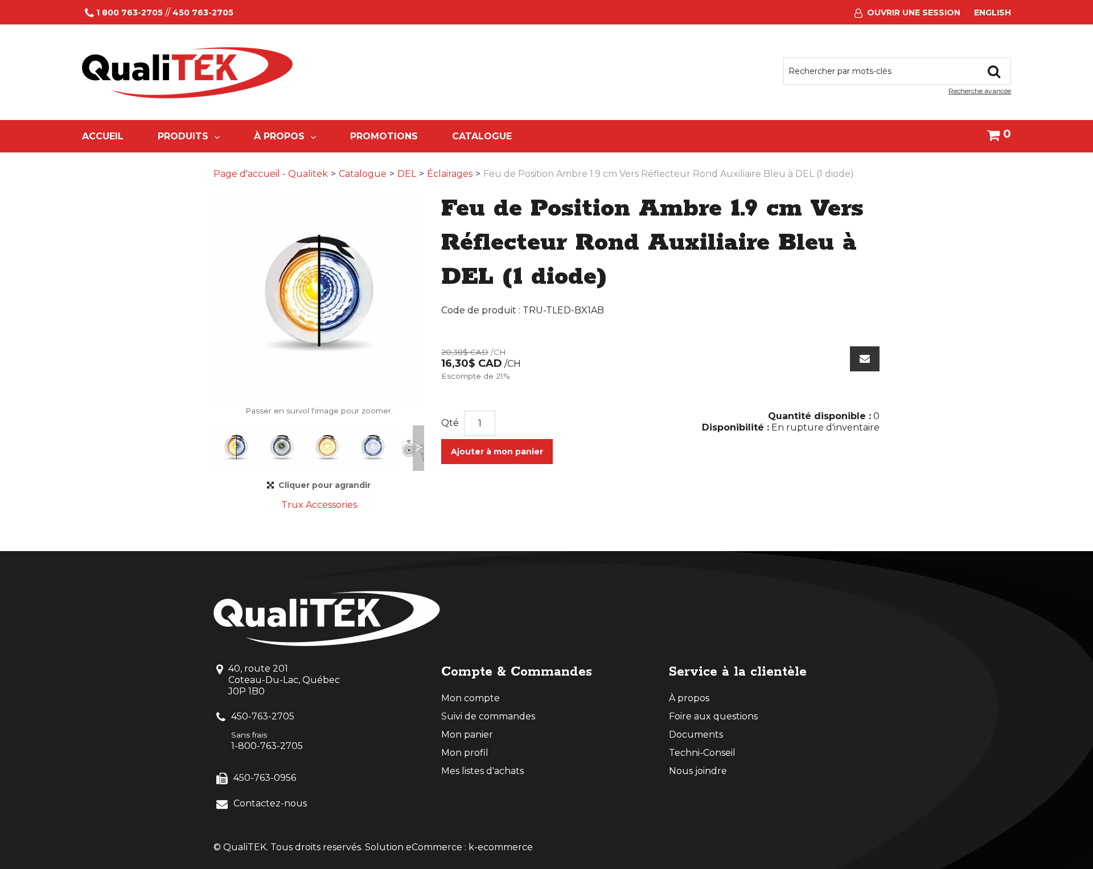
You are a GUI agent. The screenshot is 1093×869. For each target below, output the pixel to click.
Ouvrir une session (913, 12)
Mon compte (470, 698)
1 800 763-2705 (129, 12)
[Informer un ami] (865, 358)
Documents (696, 734)
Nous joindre (698, 770)
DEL (406, 173)
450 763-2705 (202, 12)
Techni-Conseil (702, 752)
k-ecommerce (501, 847)
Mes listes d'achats (482, 770)
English (992, 12)
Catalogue (482, 136)
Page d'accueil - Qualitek (270, 173)
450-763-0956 (264, 777)
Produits (183, 136)
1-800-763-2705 (267, 745)
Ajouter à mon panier (497, 451)
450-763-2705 (262, 716)
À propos (279, 136)
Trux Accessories (319, 504)
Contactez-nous (270, 803)
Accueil (103, 136)
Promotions (384, 136)
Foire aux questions (713, 716)
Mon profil (464, 752)
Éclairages (449, 173)
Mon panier (467, 734)
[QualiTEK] (187, 72)
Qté (450, 422)
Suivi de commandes (488, 716)
